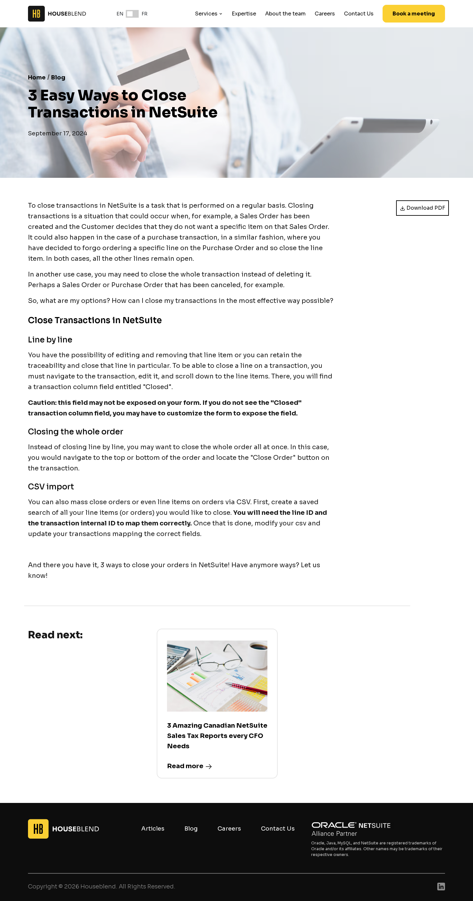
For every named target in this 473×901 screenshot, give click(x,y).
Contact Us (359, 13)
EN (120, 13)
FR (144, 13)
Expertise (244, 13)
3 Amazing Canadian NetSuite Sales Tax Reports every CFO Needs (217, 736)
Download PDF (425, 208)
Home (37, 77)
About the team (285, 13)
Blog (58, 77)
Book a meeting (414, 13)
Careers (325, 13)
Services (206, 13)
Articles (152, 828)
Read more (185, 766)
